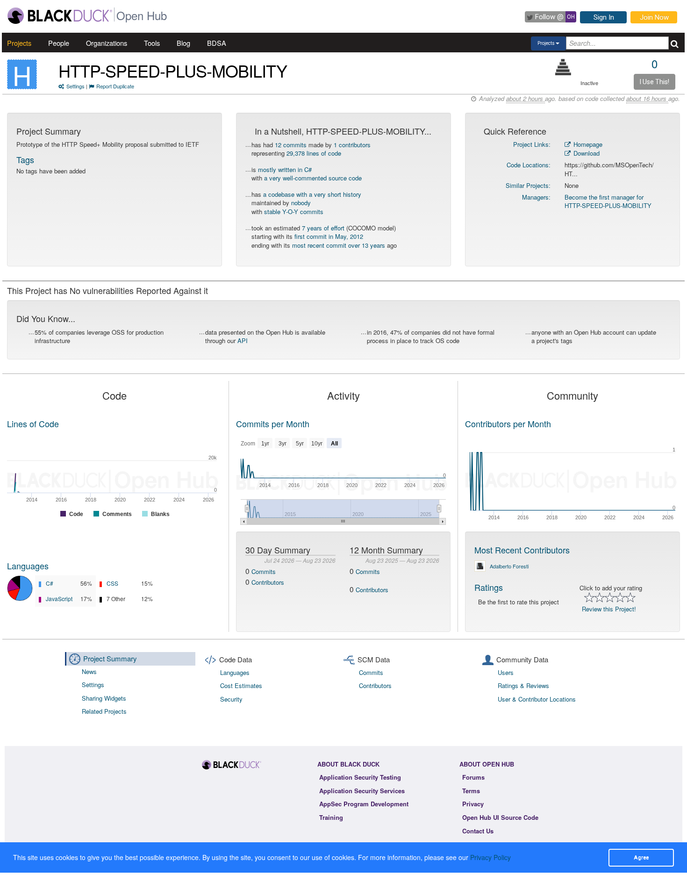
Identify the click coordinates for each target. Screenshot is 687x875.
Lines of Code (33, 423)
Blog (183, 43)
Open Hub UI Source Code (500, 817)
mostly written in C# (285, 169)
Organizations (106, 43)
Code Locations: (529, 164)
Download (586, 153)
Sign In (604, 17)
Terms (471, 790)
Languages (28, 565)
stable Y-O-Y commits (293, 211)
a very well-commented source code (313, 177)
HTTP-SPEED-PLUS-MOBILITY (172, 70)
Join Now (654, 17)
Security (231, 699)
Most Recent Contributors (522, 550)
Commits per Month (272, 423)
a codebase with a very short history (312, 194)
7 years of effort (323, 227)
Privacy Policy (490, 857)
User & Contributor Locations (537, 699)
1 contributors (352, 144)
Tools (152, 43)
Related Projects (104, 711)
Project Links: (532, 144)
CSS (112, 583)
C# (49, 583)
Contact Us (478, 830)
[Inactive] (563, 67)
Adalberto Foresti (509, 566)
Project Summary (110, 658)
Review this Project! (609, 608)
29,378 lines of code (313, 153)
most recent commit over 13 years (338, 245)
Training (331, 817)
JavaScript (59, 598)
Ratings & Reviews (523, 685)
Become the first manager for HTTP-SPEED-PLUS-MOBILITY (608, 201)
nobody (301, 202)
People (58, 43)
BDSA (216, 43)
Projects (19, 43)
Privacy (473, 803)
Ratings (488, 587)
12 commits (291, 144)
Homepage (587, 144)
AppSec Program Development (363, 803)
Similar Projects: (528, 185)
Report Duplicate (115, 86)
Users (506, 672)
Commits (263, 571)
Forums (473, 777)
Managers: (536, 197)
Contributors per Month (508, 423)
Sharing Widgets (104, 698)
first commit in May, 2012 (328, 236)
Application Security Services (362, 790)
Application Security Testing (360, 777)
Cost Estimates (241, 685)
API (242, 340)
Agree (641, 857)
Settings (75, 86)
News (89, 671)
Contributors (267, 582)
